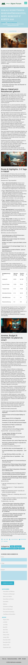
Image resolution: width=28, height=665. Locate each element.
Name (2, 557)
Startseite (3, 22)
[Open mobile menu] (25, 3)
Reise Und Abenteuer (12, 22)
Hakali (12, 546)
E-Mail (2, 563)
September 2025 (7, 647)
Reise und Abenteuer (8, 609)
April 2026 (5, 629)
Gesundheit (5, 601)
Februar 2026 (6, 634)
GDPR (19, 658)
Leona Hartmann (13, 31)
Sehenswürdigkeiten (12, 548)
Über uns (4, 658)
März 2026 (5, 632)
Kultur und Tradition (7, 596)
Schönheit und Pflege (8, 606)
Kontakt (24, 658)
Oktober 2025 (6, 644)
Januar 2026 (6, 637)
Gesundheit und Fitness (8, 599)
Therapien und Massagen (9, 594)
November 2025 (6, 642)
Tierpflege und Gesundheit (9, 614)
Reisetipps (21, 548)
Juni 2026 (5, 624)
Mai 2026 (5, 627)
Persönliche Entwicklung (8, 611)
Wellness (5, 604)
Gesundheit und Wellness (8, 591)
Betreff (3, 569)
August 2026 (6, 619)
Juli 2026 (5, 622)
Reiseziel (4, 548)
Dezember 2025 (6, 639)
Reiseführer (18, 546)
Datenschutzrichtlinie (12, 658)
